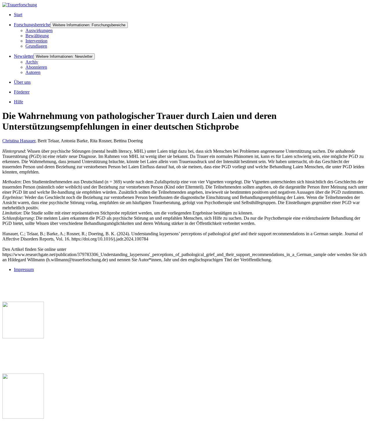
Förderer (21, 91)
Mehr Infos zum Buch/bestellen (32, 346)
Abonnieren (36, 67)
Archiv (31, 61)
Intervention (36, 40)
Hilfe (18, 101)
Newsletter (24, 56)
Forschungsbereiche (32, 24)
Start (18, 14)
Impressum (24, 269)
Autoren (32, 72)
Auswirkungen (39, 30)
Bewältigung (37, 35)
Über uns (22, 82)
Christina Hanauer (18, 140)
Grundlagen (36, 46)
